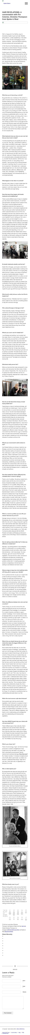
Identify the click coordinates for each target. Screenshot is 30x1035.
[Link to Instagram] (26, 1030)
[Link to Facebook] (24, 1030)
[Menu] (25, 3)
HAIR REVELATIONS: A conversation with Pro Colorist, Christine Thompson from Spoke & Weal (14, 15)
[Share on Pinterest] (4, 943)
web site (24, 926)
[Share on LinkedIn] (4, 946)
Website (24, 992)
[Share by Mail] (4, 955)
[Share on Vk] (4, 950)
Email (24, 987)
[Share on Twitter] (4, 938)
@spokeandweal (9, 931)
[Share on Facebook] (4, 936)
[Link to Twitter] (21, 1030)
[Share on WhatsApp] (4, 941)
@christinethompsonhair (13, 930)
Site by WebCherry (20, 1028)
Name (24, 981)
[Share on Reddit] (4, 953)
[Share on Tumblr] (4, 948)
